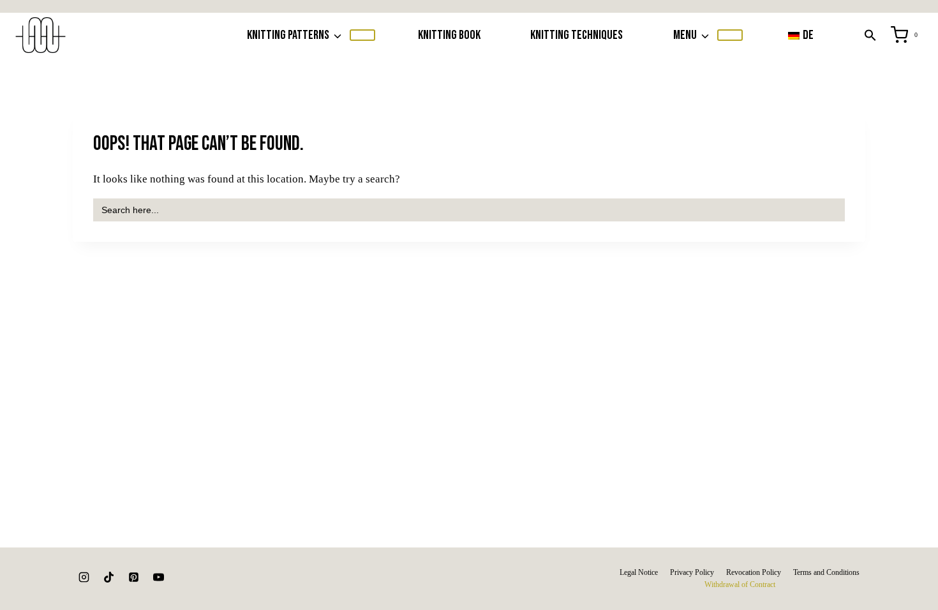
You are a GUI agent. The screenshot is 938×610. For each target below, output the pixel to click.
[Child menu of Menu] (730, 35)
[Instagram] (83, 577)
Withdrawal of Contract (739, 584)
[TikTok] (108, 577)
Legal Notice (639, 572)
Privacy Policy (692, 572)
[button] (870, 35)
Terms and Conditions (826, 572)
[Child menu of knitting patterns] (362, 35)
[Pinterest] (133, 577)
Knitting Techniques (576, 35)
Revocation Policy (753, 572)
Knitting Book (449, 35)
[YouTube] (158, 577)
